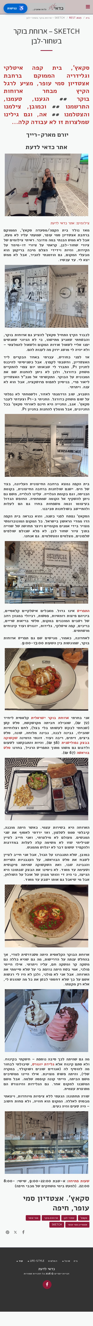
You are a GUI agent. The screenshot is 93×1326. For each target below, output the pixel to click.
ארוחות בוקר (51, 1218)
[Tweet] (15, 1232)
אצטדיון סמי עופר (77, 1224)
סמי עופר (33, 1218)
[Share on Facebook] (23, 1232)
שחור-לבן (69, 1218)
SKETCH (57, 1224)
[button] (88, 7)
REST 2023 (75, 18)
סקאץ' (83, 1218)
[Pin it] (7, 1232)
